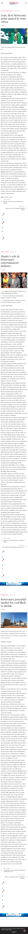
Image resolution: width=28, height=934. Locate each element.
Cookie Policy (8, 929)
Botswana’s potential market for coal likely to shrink (13, 602)
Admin (3, 25)
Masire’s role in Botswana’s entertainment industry (10, 261)
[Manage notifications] (24, 931)
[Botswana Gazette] (14, 2)
